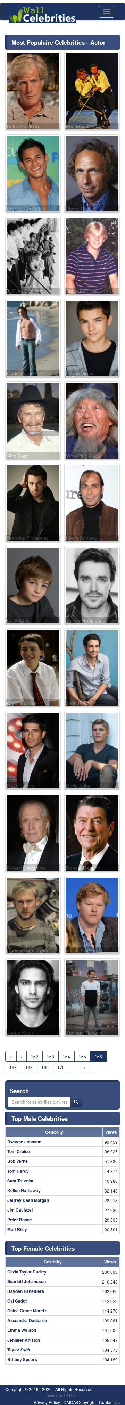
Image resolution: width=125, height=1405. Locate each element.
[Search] (76, 1102)
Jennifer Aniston (23, 1340)
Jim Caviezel (20, 1210)
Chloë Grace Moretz (27, 1310)
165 (82, 1056)
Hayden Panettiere (25, 1291)
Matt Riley (17, 1229)
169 (45, 1067)
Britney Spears (22, 1359)
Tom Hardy (18, 1171)
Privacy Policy (47, 1402)
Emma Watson (21, 1330)
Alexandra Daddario (27, 1320)
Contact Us (109, 1402)
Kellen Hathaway (24, 1190)
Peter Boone (19, 1219)
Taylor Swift (18, 1350)
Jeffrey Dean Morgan (28, 1200)
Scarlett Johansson (26, 1281)
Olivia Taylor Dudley (27, 1272)
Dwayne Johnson (24, 1142)
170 (61, 1067)
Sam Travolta (20, 1181)
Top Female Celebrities (43, 1248)
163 (50, 1056)
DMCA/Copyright (79, 1402)
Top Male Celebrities (39, 1118)
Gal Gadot (17, 1301)
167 (13, 1067)
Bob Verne (17, 1161)
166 (98, 1056)
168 (29, 1067)
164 (66, 1056)
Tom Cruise (18, 1151)
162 (34, 1056)
